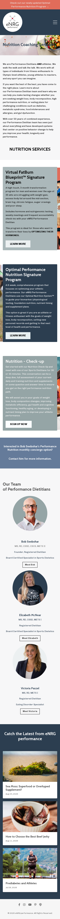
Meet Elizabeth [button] (30, 638)
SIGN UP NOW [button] (18, 424)
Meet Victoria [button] (30, 711)
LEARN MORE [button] (18, 243)
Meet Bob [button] (30, 564)
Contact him (16, 458)
